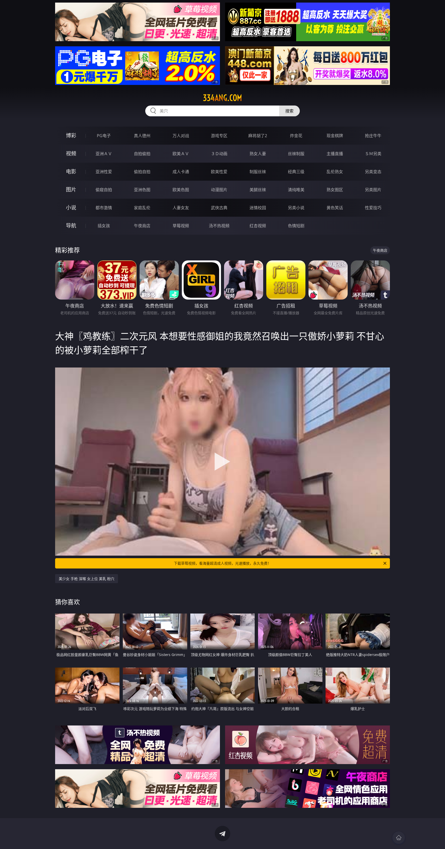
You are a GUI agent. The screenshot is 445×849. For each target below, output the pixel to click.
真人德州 (142, 135)
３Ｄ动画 (219, 153)
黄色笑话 (335, 208)
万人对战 (181, 135)
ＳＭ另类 (373, 153)
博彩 (71, 135)
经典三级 (296, 171)
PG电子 (104, 135)
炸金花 (296, 135)
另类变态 (373, 171)
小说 (71, 207)
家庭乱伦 (142, 208)
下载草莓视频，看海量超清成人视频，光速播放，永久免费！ (222, 563)
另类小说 (296, 208)
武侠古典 (219, 208)
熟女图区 (335, 189)
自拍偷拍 (142, 153)
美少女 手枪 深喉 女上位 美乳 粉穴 (86, 578)
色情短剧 (296, 226)
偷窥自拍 (104, 189)
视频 (71, 153)
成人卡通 (181, 171)
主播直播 (335, 153)
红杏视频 (258, 226)
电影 (71, 171)
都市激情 (104, 208)
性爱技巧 (373, 208)
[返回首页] (398, 838)
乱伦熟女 (335, 171)
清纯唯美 (296, 189)
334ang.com (222, 98)
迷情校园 (258, 208)
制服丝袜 (258, 171)
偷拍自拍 (142, 171)
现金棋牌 (335, 135)
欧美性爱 (219, 171)
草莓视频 (181, 226)
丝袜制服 (296, 153)
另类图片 (373, 189)
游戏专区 (219, 135)
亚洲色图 (142, 189)
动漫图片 (219, 189)
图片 (71, 189)
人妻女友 (181, 208)
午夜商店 (142, 226)
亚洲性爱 (104, 171)
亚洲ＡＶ (104, 153)
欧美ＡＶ (181, 153)
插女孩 (104, 226)
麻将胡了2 (257, 135)
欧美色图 (181, 189)
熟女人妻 (258, 153)
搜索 (289, 111)
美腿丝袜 (258, 189)
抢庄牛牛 (373, 135)
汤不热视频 (219, 226)
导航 (71, 225)
